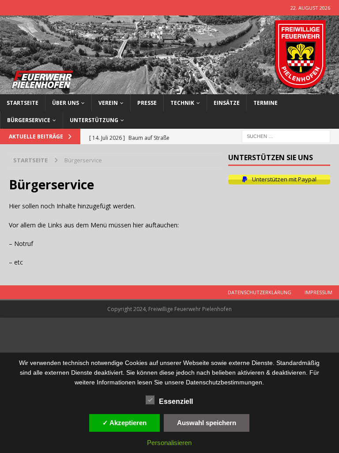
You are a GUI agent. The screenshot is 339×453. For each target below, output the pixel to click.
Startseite (22, 103)
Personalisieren (169, 442)
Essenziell (176, 401)
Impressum (318, 292)
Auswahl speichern (206, 422)
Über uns (65, 103)
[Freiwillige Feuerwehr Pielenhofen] (169, 88)
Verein (108, 103)
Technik (182, 103)
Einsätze (227, 103)
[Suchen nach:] (286, 135)
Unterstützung (94, 120)
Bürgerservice (28, 120)
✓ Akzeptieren (124, 422)
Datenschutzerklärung (259, 292)
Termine (265, 103)
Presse (147, 103)
